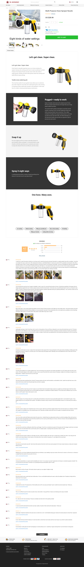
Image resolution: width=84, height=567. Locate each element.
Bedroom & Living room (35, 5)
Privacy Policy (26, 551)
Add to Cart (61, 37)
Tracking (43, 554)
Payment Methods (45, 549)
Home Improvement (20, 5)
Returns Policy (44, 553)
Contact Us (26, 549)
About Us (25, 548)
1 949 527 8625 (9, 548)
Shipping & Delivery (45, 551)
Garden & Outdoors (48, 5)
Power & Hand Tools (74, 5)
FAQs (43, 548)
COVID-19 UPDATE (27, 554)
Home (7, 7)
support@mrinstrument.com (11, 549)
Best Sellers (8, 5)
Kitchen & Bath (61, 5)
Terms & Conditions (27, 553)
